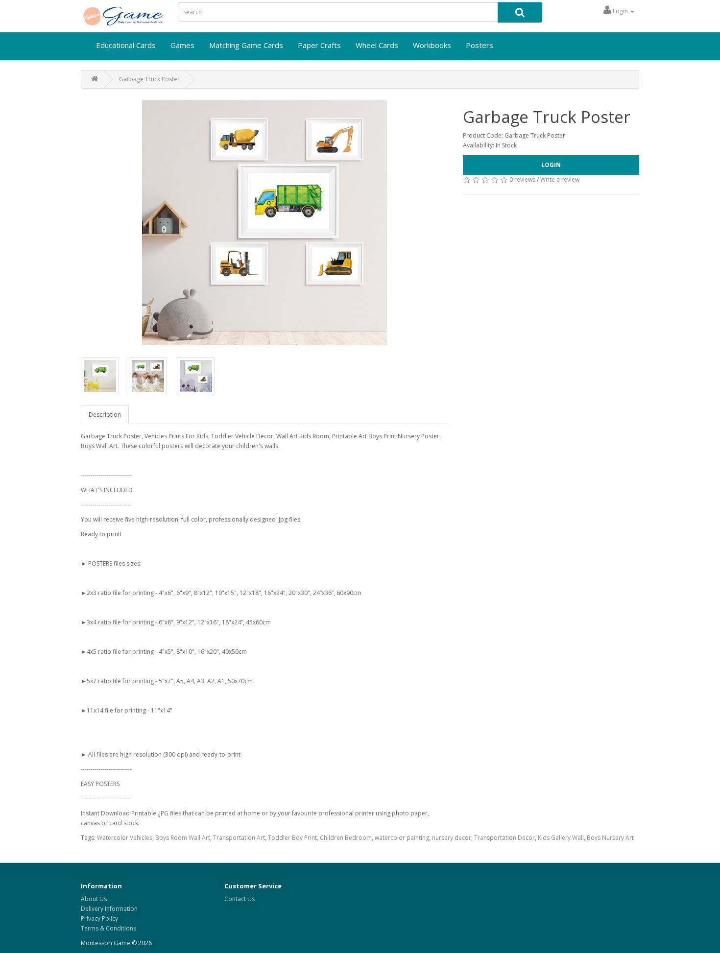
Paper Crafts (319, 45)
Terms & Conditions (108, 928)
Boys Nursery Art (610, 838)
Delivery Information (109, 909)
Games (182, 45)
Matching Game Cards (246, 45)
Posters (479, 45)
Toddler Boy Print (292, 838)
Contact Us (239, 899)
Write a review (559, 179)
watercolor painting (402, 838)
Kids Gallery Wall (561, 838)
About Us (94, 899)
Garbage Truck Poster (149, 79)
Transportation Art (239, 838)
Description (105, 414)
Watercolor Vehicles (124, 838)
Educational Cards (126, 45)
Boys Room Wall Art (182, 838)
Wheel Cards (377, 45)
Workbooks (432, 45)
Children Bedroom (346, 838)
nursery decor (451, 838)
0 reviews (522, 179)
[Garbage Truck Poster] (264, 222)
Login (551, 165)
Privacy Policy (99, 918)
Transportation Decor (504, 838)
